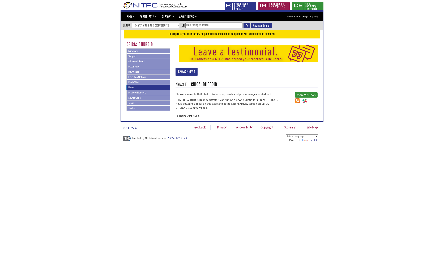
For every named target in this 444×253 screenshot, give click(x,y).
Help (316, 16)
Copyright (267, 127)
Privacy (222, 127)
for (183, 25)
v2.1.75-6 (130, 128)
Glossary (289, 127)
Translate (313, 140)
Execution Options (137, 76)
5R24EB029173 (177, 138)
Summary (133, 51)
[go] (246, 25)
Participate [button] (147, 16)
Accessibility (244, 127)
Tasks (131, 102)
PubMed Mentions (137, 92)
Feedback (199, 127)
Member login (294, 16)
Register (307, 16)
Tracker (131, 108)
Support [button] (166, 16)
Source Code (134, 97)
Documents (133, 66)
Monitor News (306, 95)
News (131, 87)
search (127, 25)
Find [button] (130, 16)
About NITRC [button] (187, 16)
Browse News (186, 71)
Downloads (133, 71)
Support (132, 56)
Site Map (312, 127)
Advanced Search (261, 26)
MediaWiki (133, 82)
